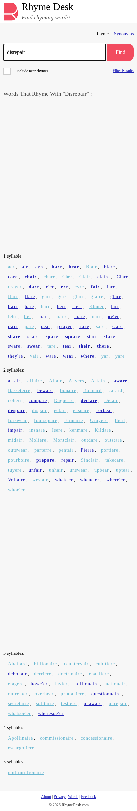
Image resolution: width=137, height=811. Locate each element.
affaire (34, 380)
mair (43, 316)
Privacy (60, 796)
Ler (27, 316)
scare (117, 326)
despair (16, 410)
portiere (109, 450)
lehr (12, 316)
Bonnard (92, 390)
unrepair (118, 703)
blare (109, 266)
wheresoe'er (51, 713)
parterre (43, 450)
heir (61, 306)
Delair (111, 400)
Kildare (103, 430)
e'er (50, 286)
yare (120, 356)
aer (11, 266)
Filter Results (123, 70)
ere (64, 286)
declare (89, 400)
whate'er (64, 479)
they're (15, 356)
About (46, 796)
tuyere (15, 470)
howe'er (39, 683)
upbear (101, 470)
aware (120, 380)
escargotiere (21, 747)
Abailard (17, 663)
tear (67, 346)
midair (15, 440)
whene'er (89, 479)
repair (67, 460)
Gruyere (99, 420)
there (103, 346)
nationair (115, 683)
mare (79, 316)
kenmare (78, 430)
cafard (115, 390)
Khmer (96, 306)
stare (109, 336)
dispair (39, 410)
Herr (77, 306)
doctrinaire (70, 673)
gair (46, 296)
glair (78, 296)
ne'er (113, 316)
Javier (61, 683)
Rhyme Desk (47, 7)
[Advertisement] (68, 176)
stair (92, 336)
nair (96, 316)
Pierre (87, 450)
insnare (37, 430)
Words (73, 796)
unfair (35, 470)
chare (49, 276)
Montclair (63, 440)
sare (100, 326)
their (84, 346)
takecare (114, 460)
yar (104, 356)
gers (62, 296)
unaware (93, 703)
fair (95, 286)
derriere (42, 673)
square (72, 336)
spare (52, 336)
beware (45, 390)
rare (84, 326)
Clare (122, 276)
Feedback (88, 796)
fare (111, 286)
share (14, 336)
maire (61, 316)
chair (31, 276)
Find (120, 52)
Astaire (99, 380)
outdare (89, 440)
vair (34, 356)
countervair (76, 663)
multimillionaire (26, 772)
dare (34, 286)
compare (38, 400)
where (87, 356)
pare (29, 326)
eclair (60, 410)
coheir (15, 400)
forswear (17, 420)
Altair (55, 380)
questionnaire (106, 693)
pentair (66, 450)
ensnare (81, 410)
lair (115, 306)
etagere (16, 683)
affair (14, 380)
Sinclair (89, 460)
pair (13, 326)
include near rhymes (32, 71)
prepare (45, 460)
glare (115, 296)
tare (51, 346)
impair (15, 430)
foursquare (45, 420)
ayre (40, 266)
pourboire (18, 460)
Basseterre (19, 390)
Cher (67, 276)
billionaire (45, 663)
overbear (44, 693)
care (13, 276)
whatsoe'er (19, 713)
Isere (57, 430)
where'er (115, 479)
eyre (79, 286)
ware (51, 356)
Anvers (76, 380)
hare (29, 306)
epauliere (99, 673)
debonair (17, 673)
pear (45, 326)
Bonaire (68, 390)
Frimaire (73, 420)
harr (45, 306)
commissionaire (57, 738)
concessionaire (96, 738)
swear (33, 346)
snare (33, 336)
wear (68, 356)
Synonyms (124, 33)
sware (14, 346)
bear (74, 266)
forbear (104, 410)
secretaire (18, 703)
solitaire (45, 703)
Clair (84, 276)
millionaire (86, 683)
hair (13, 306)
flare (30, 296)
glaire (97, 296)
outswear (17, 450)
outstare (113, 440)
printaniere (72, 693)
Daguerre (64, 400)
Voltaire (16, 479)
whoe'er (16, 489)
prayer (64, 326)
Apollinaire (20, 738)
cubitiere (105, 663)
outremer (18, 693)
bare (57, 266)
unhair (56, 470)
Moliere (37, 440)
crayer (15, 286)
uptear (123, 470)
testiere (69, 703)
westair (40, 479)
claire (103, 276)
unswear (78, 470)
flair (13, 296)
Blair (91, 266)
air (25, 266)
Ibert (120, 420)
